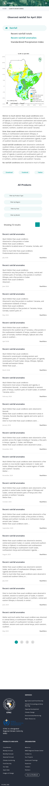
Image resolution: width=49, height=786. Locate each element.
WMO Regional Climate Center (34, 750)
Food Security (7, 763)
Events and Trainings (31, 760)
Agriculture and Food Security (34, 701)
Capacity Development (32, 709)
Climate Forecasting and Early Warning (34, 705)
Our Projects (29, 757)
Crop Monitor (7, 747)
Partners (27, 770)
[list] (37, 224)
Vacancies (28, 763)
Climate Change (30, 712)
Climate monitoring (9, 760)
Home (4, 9)
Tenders (27, 767)
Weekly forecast (8, 750)
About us (27, 747)
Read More (43, 258)
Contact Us (28, 754)
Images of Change (8, 773)
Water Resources (30, 719)
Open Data (6, 770)
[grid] (43, 224)
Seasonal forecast (8, 757)
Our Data (5, 767)
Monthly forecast (8, 754)
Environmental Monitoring (33, 715)
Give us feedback (32, 775)
